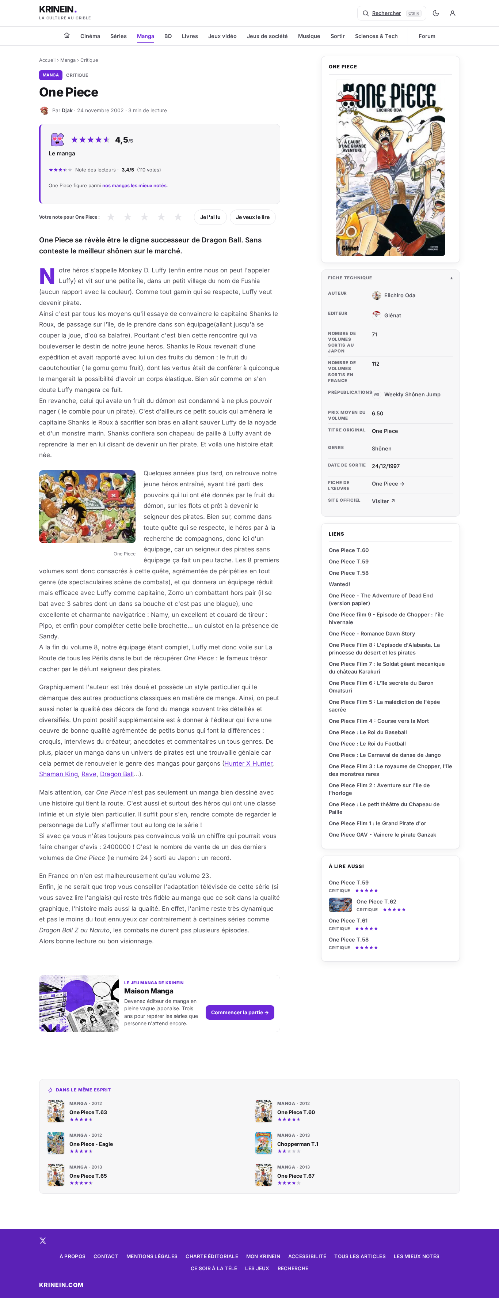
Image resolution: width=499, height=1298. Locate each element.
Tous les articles (360, 1256)
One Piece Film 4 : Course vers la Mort (379, 721)
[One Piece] (390, 167)
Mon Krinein (263, 1256)
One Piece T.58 (349, 939)
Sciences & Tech (376, 36)
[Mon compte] (452, 13)
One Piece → (388, 483)
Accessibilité (307, 1256)
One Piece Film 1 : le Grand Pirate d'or (377, 823)
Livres (190, 36)
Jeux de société (267, 36)
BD (168, 36)
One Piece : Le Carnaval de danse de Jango (385, 755)
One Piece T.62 (376, 901)
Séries (118, 36)
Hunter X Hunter (248, 763)
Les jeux (257, 1268)
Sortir (338, 36)
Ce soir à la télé (214, 1268)
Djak (67, 110)
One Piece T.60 (349, 550)
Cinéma (90, 36)
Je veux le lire (253, 217)
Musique (309, 36)
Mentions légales (152, 1256)
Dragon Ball (117, 774)
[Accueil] (67, 35)
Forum (427, 36)
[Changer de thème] (435, 13)
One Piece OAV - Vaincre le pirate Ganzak (382, 834)
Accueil (47, 60)
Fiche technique (350, 277)
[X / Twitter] (42, 1240)
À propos (72, 1256)
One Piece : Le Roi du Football (367, 743)
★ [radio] (111, 217)
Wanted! (339, 584)
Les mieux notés (416, 1256)
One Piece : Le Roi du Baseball (368, 732)
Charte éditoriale (212, 1256)
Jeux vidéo (222, 36)
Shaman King (58, 774)
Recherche (293, 1268)
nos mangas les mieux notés (134, 185)
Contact (106, 1256)
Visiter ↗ (384, 501)
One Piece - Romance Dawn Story (372, 633)
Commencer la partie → (240, 1012)
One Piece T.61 (348, 920)
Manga (145, 36)
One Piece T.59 (349, 882)
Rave (88, 774)
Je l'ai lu (210, 217)
